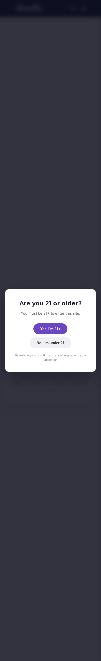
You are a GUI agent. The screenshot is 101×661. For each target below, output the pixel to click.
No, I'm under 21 (50, 343)
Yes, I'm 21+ (50, 329)
